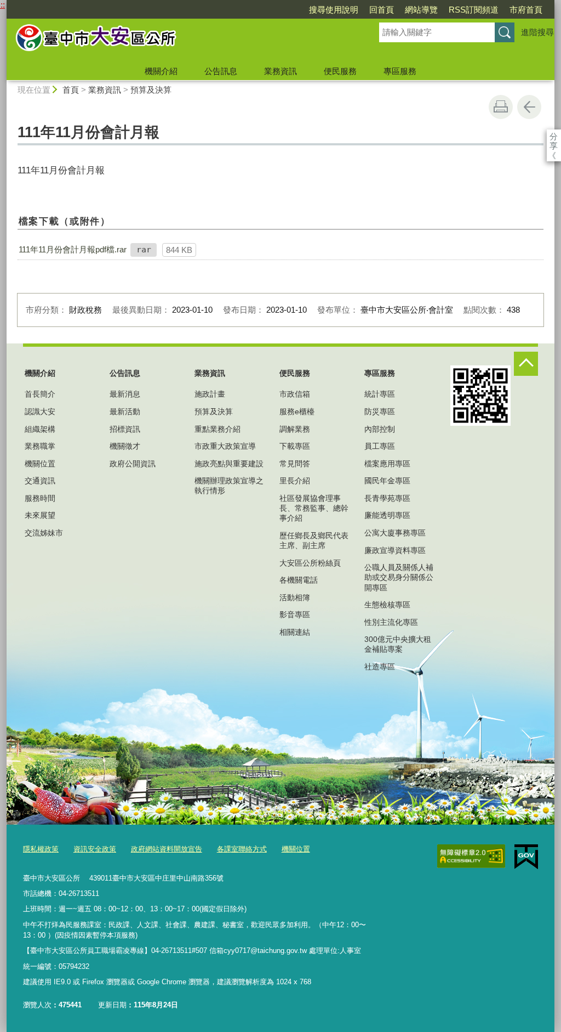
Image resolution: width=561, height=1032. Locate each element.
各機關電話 (298, 580)
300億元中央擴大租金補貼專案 (397, 644)
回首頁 (381, 9)
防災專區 (379, 411)
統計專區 (379, 394)
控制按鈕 (526, 364)
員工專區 (379, 446)
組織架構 (40, 429)
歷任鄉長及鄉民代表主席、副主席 (313, 540)
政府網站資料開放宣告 (166, 849)
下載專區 (294, 446)
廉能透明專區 (387, 515)
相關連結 (294, 632)
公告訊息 (220, 71)
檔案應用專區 (387, 463)
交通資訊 (40, 480)
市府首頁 (526, 9)
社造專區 (379, 666)
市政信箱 (294, 394)
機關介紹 (161, 71)
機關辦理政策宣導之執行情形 (229, 485)
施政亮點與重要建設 (229, 463)
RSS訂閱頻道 (474, 9)
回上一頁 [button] (529, 107)
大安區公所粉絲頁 (310, 563)
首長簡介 (40, 394)
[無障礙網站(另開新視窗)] (471, 856)
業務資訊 (280, 71)
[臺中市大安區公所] (179, 40)
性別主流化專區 (391, 622)
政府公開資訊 (133, 463)
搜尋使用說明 (333, 9)
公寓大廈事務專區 (395, 532)
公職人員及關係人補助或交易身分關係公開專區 (398, 577)
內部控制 (379, 429)
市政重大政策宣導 (225, 446)
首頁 (70, 89)
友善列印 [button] (501, 107)
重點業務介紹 (217, 429)
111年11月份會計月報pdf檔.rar (73, 249)
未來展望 (40, 515)
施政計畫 (209, 394)
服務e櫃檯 (296, 411)
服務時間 (40, 498)
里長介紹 (294, 480)
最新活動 (125, 411)
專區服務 (399, 71)
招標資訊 (125, 429)
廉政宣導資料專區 (395, 550)
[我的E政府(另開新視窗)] (526, 857)
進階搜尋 (537, 32)
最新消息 (125, 394)
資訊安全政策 (94, 849)
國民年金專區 (387, 480)
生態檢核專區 (387, 604)
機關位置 (40, 463)
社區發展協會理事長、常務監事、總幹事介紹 (313, 508)
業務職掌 (40, 446)
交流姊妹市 (44, 532)
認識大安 (40, 411)
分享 (553, 136)
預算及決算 (150, 89)
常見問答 (294, 463)
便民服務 (340, 71)
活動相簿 (294, 597)
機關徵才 (125, 446)
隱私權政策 (41, 849)
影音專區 (294, 614)
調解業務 (294, 429)
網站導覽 (421, 9)
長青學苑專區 (387, 498)
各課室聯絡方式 (242, 849)
